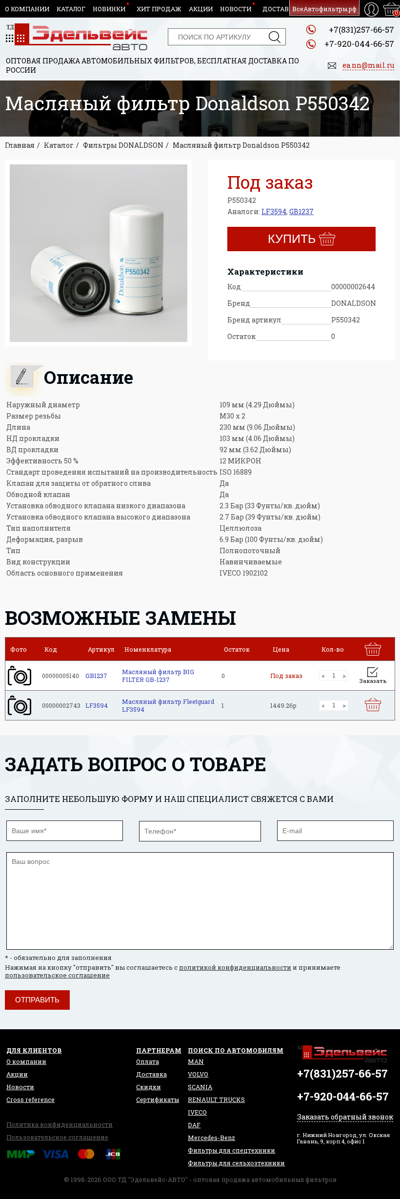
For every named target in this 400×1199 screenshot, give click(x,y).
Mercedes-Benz (211, 1137)
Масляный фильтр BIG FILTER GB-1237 (158, 675)
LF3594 (273, 211)
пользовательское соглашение (57, 975)
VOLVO (198, 1074)
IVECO (197, 1112)
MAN (196, 1061)
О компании (27, 9)
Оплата (147, 1061)
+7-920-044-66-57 (359, 43)
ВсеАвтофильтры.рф (324, 9)
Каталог (71, 9)
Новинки (109, 9)
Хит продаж (159, 9)
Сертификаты (157, 1099)
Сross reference (30, 1099)
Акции (201, 9)
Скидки (148, 1087)
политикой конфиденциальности (235, 967)
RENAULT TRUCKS (216, 1099)
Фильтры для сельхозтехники (236, 1163)
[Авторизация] (371, 9)
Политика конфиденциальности (59, 1124)
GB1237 (301, 211)
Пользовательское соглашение (57, 1137)
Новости (235, 9)
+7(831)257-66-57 (361, 29)
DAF (194, 1125)
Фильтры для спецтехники (231, 1150)
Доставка (280, 9)
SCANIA (200, 1087)
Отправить (37, 1000)
